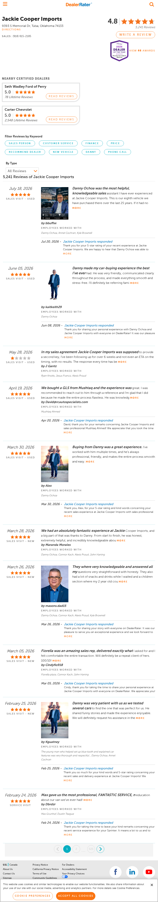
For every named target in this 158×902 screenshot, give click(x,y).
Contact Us (9, 874)
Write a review (135, 34)
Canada (13, 865)
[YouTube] (149, 872)
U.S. (5, 865)
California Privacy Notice (46, 869)
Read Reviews (61, 96)
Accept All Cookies (75, 896)
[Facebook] (115, 872)
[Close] (152, 885)
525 (91, 848)
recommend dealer (25, 152)
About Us (8, 869)
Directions (11, 29)
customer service (58, 143)
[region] (79, 890)
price (115, 143)
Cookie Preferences (33, 896)
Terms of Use (39, 874)
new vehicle (63, 152)
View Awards (142, 51)
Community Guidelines (45, 878)
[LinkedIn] (132, 872)
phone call (117, 152)
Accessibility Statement (74, 869)
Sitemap (7, 878)
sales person (20, 143)
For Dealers (68, 865)
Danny (91, 152)
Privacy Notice (40, 865)
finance (92, 143)
